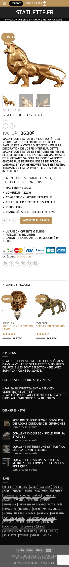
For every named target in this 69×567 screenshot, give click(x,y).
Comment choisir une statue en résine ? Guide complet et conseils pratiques (38, 463)
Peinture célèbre (14, 517)
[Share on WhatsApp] (5, 263)
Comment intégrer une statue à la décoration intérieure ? (39, 448)
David (7, 500)
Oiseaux (43, 513)
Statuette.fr (34, 12)
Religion (48, 522)
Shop (18, 109)
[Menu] (5, 3)
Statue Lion (24, 256)
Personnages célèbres (42, 517)
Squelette (10, 535)
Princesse (33, 522)
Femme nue (10, 504)
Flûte (51, 504)
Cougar (25, 495)
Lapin (36, 509)
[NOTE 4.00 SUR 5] (43, 334)
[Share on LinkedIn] (36, 263)
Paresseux (57, 513)
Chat (6, 491)
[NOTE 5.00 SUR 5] (9, 334)
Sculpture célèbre (32, 526)
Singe (42, 531)
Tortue (23, 535)
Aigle (33, 487)
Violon (47, 535)
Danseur (49, 495)
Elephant (32, 500)
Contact (14, 556)
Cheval (17, 491)
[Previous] (8, 59)
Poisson (8, 522)
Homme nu (10, 509)
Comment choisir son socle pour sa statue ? (39, 435)
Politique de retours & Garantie (35, 558)
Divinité (18, 500)
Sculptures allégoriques (20, 531)
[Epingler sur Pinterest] (29, 263)
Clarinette (10, 495)
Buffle (58, 487)
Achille (8, 487)
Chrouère (56, 491)
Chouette (41, 491)
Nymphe (30, 513)
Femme (45, 500)
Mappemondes (51, 509)
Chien (28, 491)
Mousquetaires (13, 513)
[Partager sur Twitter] (17, 263)
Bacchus (45, 487)
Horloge (24, 509)
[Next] (61, 59)
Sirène (53, 531)
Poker (20, 522)
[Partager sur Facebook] (11, 263)
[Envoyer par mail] (23, 263)
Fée (60, 504)
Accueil (7, 109)
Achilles (21, 487)
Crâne (37, 495)
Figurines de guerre (32, 504)
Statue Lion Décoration (51, 326)
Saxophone (10, 526)
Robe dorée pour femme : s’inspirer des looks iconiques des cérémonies (39, 422)
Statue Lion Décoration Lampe (18, 328)
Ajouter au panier (36, 220)
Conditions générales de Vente (40, 556)
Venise (35, 535)
